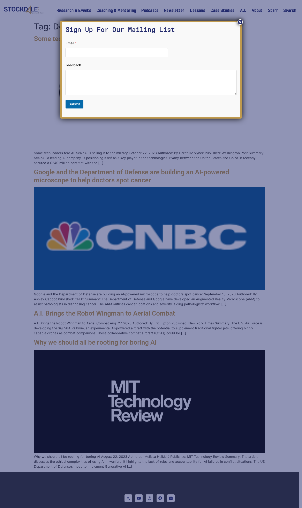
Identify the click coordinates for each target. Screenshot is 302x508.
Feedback (73, 65)
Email (71, 43)
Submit (74, 104)
